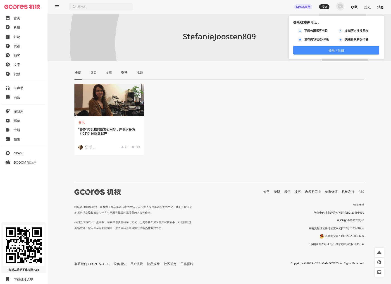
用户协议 (136, 264)
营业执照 (358, 205)
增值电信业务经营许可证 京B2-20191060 (339, 213)
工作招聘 (187, 264)
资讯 (81, 122)
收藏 (354, 7)
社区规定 (170, 264)
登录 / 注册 (336, 50)
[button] (379, 252)
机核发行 (348, 191)
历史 (367, 7)
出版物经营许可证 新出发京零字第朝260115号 (336, 244)
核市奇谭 (331, 191)
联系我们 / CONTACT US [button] (92, 264)
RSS (361, 191)
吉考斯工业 (313, 191)
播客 (298, 191)
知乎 (266, 191)
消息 (380, 7)
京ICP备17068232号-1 (350, 220)
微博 (277, 191)
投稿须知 (120, 264)
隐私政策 (153, 264)
